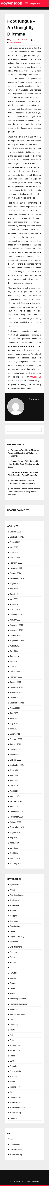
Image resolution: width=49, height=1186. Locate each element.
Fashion (13, 952)
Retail (12, 1056)
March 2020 (15, 858)
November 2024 (16, 568)
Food (12, 968)
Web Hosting (15, 1113)
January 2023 (15, 682)
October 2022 (15, 698)
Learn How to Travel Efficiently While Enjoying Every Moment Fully (23, 473)
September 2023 (17, 641)
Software (13, 1077)
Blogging (13, 916)
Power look (11, 3)
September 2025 (17, 537)
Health (12, 988)
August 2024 (15, 584)
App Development (17, 895)
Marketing (14, 1025)
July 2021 (14, 775)
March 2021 (15, 796)
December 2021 (16, 750)
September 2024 (17, 578)
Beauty (13, 911)
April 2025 (14, 553)
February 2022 (16, 739)
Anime (12, 890)
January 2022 (15, 744)
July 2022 (14, 713)
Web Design (15, 1102)
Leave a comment (15, 43)
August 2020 (15, 832)
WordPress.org (16, 1155)
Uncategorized (16, 1097)
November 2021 (16, 755)
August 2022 (15, 708)
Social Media (15, 1071)
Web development (17, 1108)
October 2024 (15, 573)
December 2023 (16, 625)
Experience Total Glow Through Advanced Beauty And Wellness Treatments (23, 453)
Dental (12, 931)
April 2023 (14, 667)
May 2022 (14, 724)
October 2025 (15, 532)
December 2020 (16, 812)
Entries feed (15, 1144)
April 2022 (14, 729)
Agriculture (14, 885)
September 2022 (17, 703)
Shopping (14, 1066)
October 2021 (15, 760)
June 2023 (14, 656)
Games (13, 978)
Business (14, 921)
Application (14, 900)
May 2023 (14, 661)
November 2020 (16, 817)
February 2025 (16, 563)
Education (14, 942)
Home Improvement (18, 999)
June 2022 (14, 718)
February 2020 (16, 864)
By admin (34, 399)
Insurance (14, 1009)
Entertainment (16, 947)
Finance (13, 957)
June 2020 (14, 843)
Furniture (13, 973)
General (13, 983)
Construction (15, 926)
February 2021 (16, 801)
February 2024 (16, 615)
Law (11, 1019)
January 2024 (15, 620)
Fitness (13, 962)
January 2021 (15, 806)
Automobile (14, 905)
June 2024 (14, 594)
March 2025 (15, 558)
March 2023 (15, 672)
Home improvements (18, 1004)
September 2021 (17, 765)
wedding (13, 1118)
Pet (11, 1035)
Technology (15, 1087)
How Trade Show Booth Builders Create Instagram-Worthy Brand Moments (24, 492)
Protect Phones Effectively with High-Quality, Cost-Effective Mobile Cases (23, 464)
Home (12, 994)
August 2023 (15, 646)
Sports (12, 1082)
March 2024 (15, 609)
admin (38, 40)
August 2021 (15, 770)
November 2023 (16, 630)
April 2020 (14, 853)
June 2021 (14, 781)
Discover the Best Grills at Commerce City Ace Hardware (21, 482)
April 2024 (14, 604)
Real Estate (15, 1051)
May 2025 (14, 547)
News (12, 1030)
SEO (12, 1061)
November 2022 (16, 692)
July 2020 (14, 838)
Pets (12, 1040)
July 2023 (14, 651)
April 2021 (14, 791)
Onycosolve (35, 377)
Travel (12, 1092)
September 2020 (17, 827)
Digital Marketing (17, 937)
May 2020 (14, 848)
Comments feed (16, 1149)
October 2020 (15, 822)
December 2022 (16, 687)
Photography (15, 1045)
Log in (12, 1139)
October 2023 (15, 635)
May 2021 (14, 786)
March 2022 (15, 734)
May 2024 (14, 599)
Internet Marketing (17, 1014)
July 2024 (14, 589)
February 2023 (16, 677)
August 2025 (15, 542)
